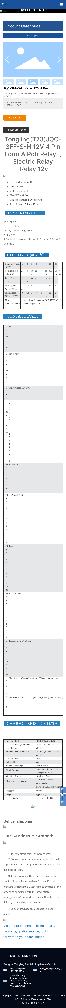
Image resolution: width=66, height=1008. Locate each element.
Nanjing (42, 999)
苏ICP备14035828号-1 (33, 1003)
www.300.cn (31, 999)
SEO (49, 999)
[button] (59, 59)
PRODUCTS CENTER (33, 10)
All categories (33, 35)
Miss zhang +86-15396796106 (17, 969)
